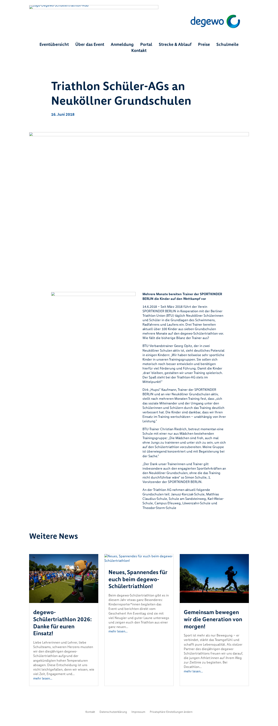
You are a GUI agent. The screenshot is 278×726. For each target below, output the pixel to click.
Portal (146, 45)
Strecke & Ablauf (175, 45)
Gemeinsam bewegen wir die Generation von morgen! (213, 619)
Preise (204, 45)
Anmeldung (122, 45)
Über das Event (89, 45)
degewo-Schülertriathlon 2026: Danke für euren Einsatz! (62, 623)
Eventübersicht (54, 45)
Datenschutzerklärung (113, 712)
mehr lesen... (42, 678)
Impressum (138, 712)
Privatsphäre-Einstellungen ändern (171, 712)
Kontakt (139, 51)
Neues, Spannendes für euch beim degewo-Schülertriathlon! (137, 579)
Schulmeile (227, 45)
